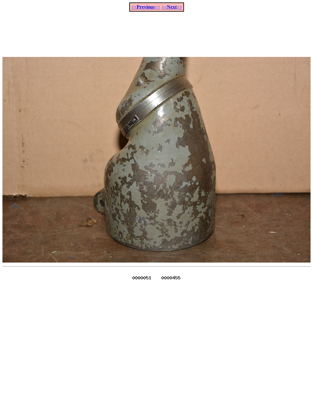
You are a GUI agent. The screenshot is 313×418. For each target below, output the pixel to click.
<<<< (145, 6)
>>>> (171, 6)
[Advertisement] (156, 31)
